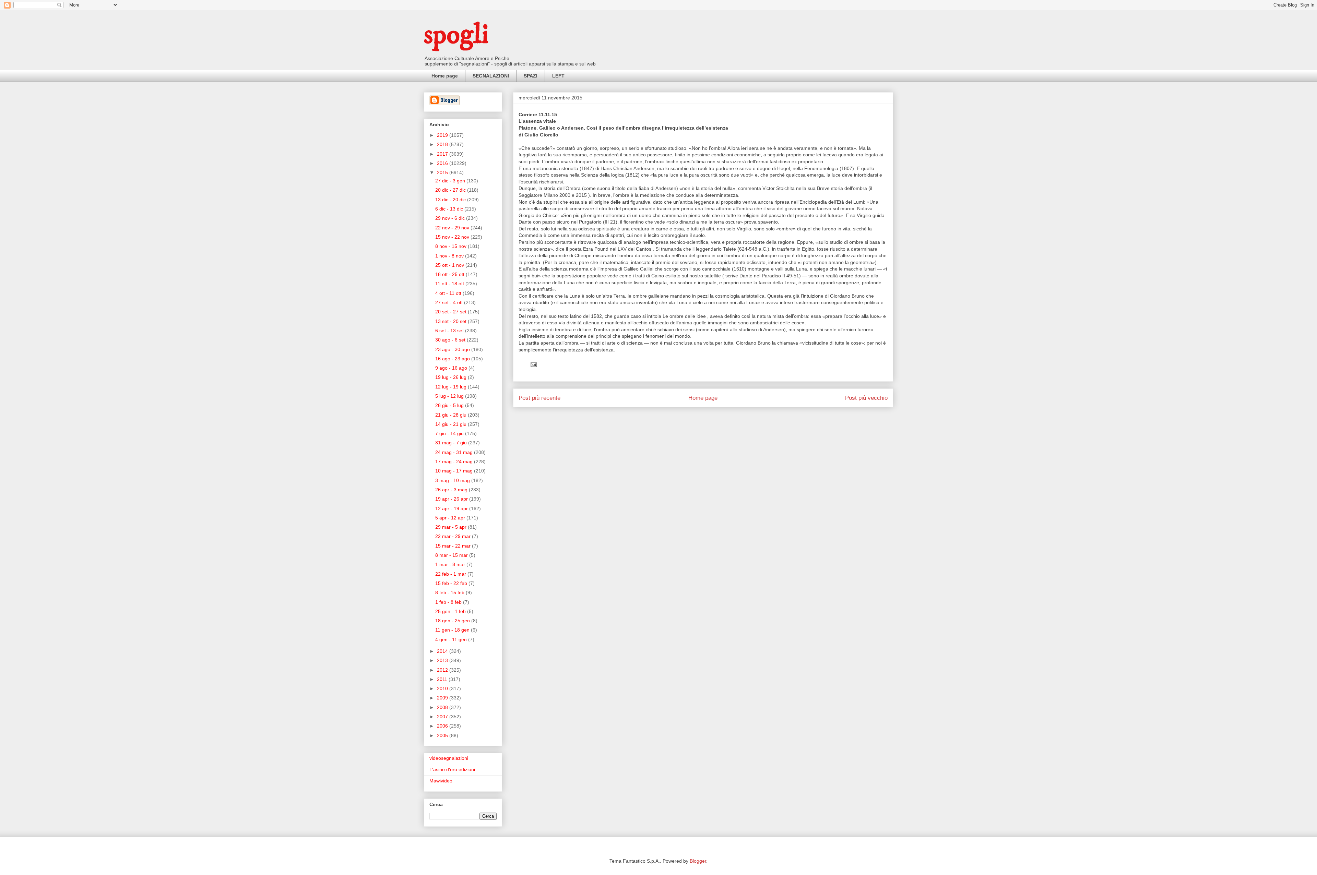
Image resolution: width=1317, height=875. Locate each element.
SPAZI (530, 76)
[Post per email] (533, 364)
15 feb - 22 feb (451, 583)
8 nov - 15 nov (451, 246)
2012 (443, 670)
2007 (443, 716)
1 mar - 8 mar (450, 564)
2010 (443, 688)
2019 (443, 135)
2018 (443, 144)
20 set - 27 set (451, 311)
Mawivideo (440, 780)
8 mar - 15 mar (452, 555)
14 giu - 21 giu (451, 424)
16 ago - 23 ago (453, 358)
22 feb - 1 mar (451, 574)
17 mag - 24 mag (454, 461)
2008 (443, 707)
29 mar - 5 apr (451, 527)
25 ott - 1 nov (450, 265)
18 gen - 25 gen (453, 620)
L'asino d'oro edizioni (452, 769)
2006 (443, 726)
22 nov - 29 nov (453, 227)
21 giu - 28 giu (451, 415)
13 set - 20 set (451, 321)
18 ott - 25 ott (450, 274)
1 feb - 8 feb (449, 602)
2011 (443, 679)
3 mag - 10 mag (453, 480)
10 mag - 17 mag (454, 471)
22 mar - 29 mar (453, 536)
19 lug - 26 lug (451, 377)
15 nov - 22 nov (453, 237)
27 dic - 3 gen (450, 180)
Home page (444, 76)
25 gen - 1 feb (451, 611)
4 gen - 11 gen (451, 639)
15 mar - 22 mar (453, 546)
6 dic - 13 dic (449, 209)
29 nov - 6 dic (450, 218)
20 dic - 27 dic (451, 190)
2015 (443, 172)
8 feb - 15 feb (450, 592)
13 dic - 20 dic (451, 199)
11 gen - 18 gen (453, 630)
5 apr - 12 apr (450, 517)
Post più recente (539, 398)
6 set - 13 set (450, 330)
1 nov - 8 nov (450, 256)
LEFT (558, 76)
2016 (443, 163)
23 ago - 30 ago (453, 349)
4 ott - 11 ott (449, 293)
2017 (443, 154)
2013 (443, 660)
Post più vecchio (866, 398)
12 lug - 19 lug (451, 386)
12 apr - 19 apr (452, 508)
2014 (443, 651)
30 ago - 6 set (451, 340)
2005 (443, 735)
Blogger (698, 861)
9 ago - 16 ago (451, 368)
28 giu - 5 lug (450, 405)
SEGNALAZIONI (491, 76)
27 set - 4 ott (449, 302)
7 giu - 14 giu (450, 433)
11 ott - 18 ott (450, 283)
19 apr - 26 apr (452, 499)
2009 (443, 697)
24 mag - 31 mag (454, 452)
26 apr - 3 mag (452, 489)
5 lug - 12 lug (450, 396)
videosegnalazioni (448, 758)
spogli (456, 35)
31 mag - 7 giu (451, 442)
